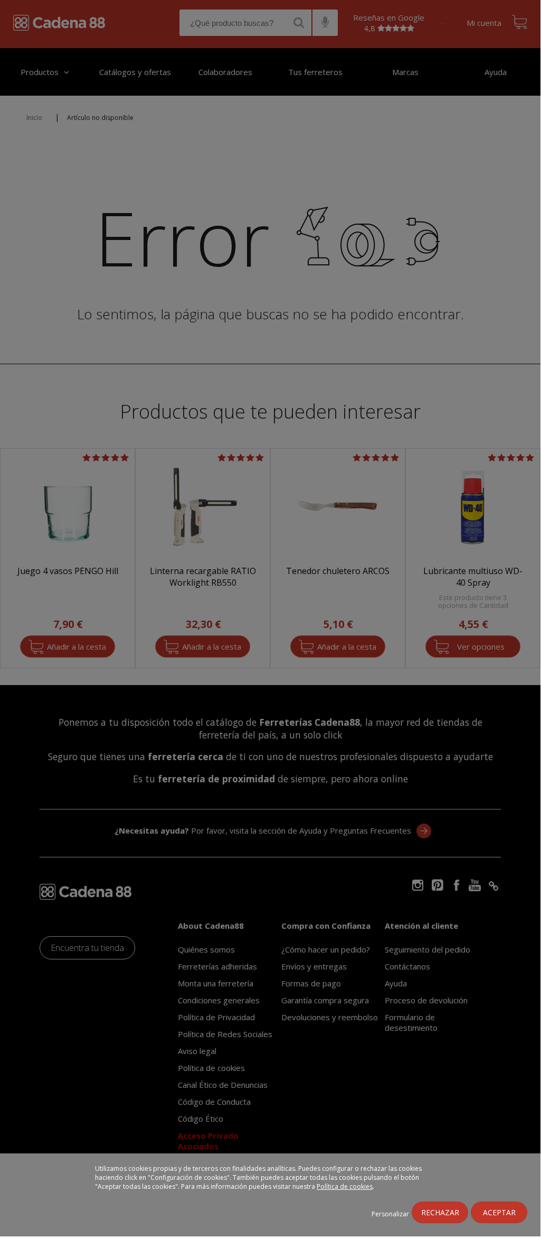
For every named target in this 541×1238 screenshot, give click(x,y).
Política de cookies (345, 1186)
